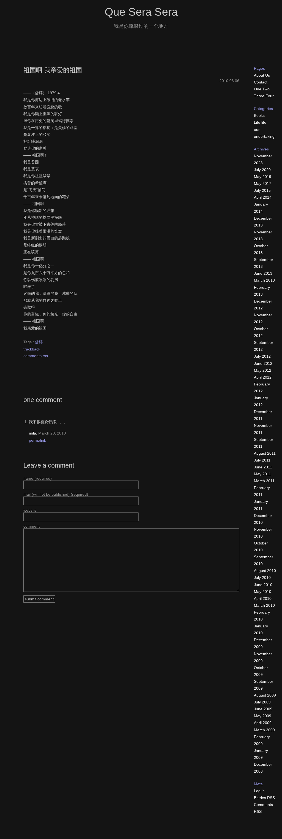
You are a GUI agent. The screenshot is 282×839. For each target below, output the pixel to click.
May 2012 (262, 370)
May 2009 (262, 716)
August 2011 (265, 453)
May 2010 (262, 591)
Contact (260, 82)
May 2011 (262, 474)
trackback (31, 349)
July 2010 (262, 577)
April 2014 (263, 197)
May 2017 (262, 183)
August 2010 (265, 570)
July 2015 (262, 190)
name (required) (37, 478)
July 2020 (262, 170)
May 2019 (262, 176)
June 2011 (263, 467)
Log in (259, 791)
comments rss (35, 356)
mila (32, 433)
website (30, 510)
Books (259, 115)
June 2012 (263, 363)
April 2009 (263, 723)
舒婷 (39, 342)
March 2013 (264, 280)
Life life (260, 122)
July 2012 (262, 356)
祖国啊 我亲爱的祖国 (52, 70)
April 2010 (263, 598)
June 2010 (263, 584)
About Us (262, 75)
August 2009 (265, 695)
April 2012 (263, 377)
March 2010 (264, 605)
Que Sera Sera (141, 12)
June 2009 (263, 709)
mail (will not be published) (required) (55, 494)
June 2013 (263, 273)
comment (31, 526)
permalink (37, 440)
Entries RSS (264, 797)
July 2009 (262, 702)
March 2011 (264, 481)
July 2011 (262, 460)
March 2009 (264, 730)
